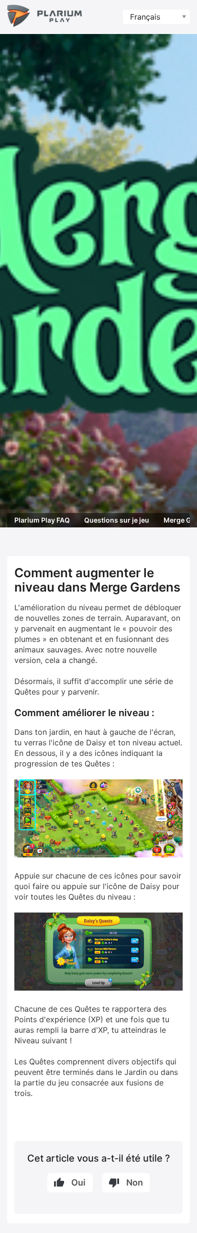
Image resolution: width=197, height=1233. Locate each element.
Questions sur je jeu (116, 520)
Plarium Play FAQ (42, 520)
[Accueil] (44, 17)
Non (134, 1182)
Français (145, 17)
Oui (78, 1182)
